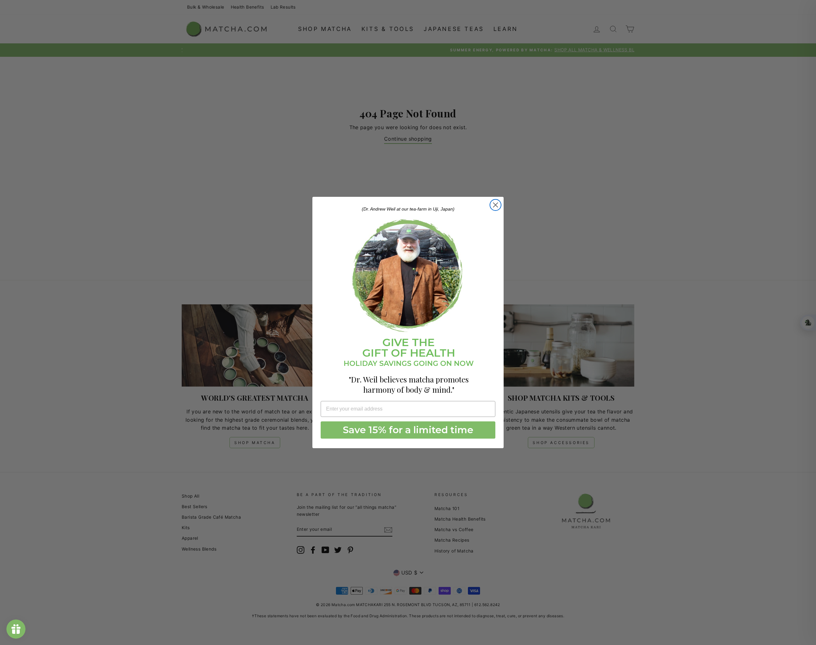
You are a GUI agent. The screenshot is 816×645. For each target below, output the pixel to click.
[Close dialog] (495, 205)
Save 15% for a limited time (408, 430)
